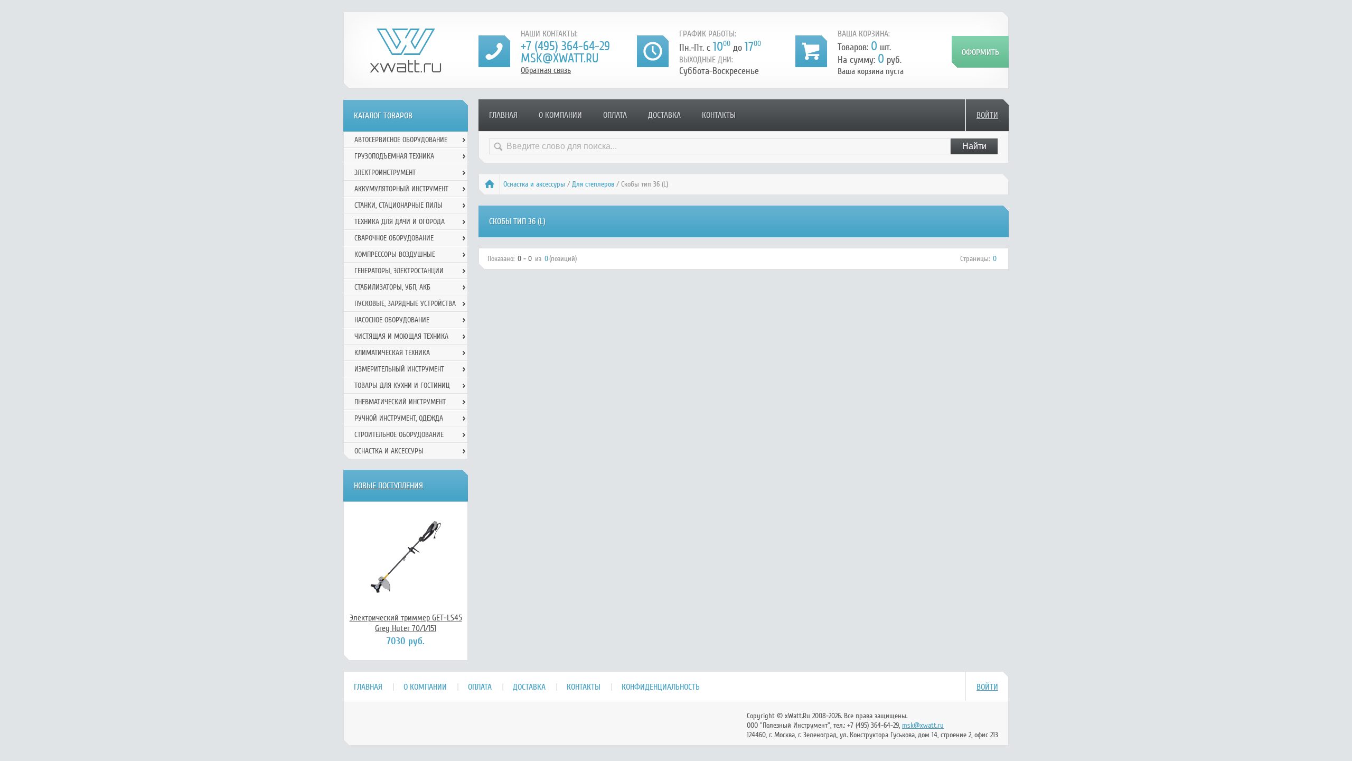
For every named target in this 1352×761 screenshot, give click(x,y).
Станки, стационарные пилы (398, 205)
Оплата (615, 115)
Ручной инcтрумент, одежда (398, 418)
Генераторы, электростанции (399, 270)
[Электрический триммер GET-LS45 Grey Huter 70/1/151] (406, 557)
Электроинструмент (385, 172)
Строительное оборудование (399, 434)
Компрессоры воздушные (394, 254)
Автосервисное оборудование (400, 139)
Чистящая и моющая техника (401, 336)
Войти (987, 115)
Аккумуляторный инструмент (401, 188)
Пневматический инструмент (400, 401)
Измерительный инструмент (399, 369)
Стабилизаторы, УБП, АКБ (392, 287)
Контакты (719, 115)
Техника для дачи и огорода (399, 221)
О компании (560, 115)
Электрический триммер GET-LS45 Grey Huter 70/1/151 (406, 623)
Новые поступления (388, 485)
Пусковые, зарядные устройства (405, 303)
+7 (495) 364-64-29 (565, 46)
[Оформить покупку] (980, 52)
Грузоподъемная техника (394, 156)
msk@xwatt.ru (559, 58)
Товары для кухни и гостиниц (402, 385)
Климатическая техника (392, 352)
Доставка (664, 115)
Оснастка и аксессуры (534, 184)
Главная (503, 115)
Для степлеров (593, 184)
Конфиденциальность (661, 687)
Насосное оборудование (391, 319)
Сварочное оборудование (394, 238)
